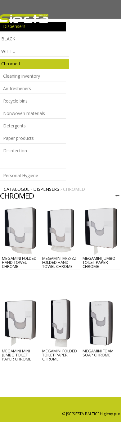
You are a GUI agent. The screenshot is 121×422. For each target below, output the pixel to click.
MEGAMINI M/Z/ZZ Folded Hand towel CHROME (59, 262)
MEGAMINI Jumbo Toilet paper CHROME (99, 262)
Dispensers (46, 189)
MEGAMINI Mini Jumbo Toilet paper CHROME (16, 355)
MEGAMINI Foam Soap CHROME (98, 353)
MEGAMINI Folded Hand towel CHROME (19, 262)
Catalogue (16, 189)
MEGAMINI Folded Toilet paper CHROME (59, 355)
